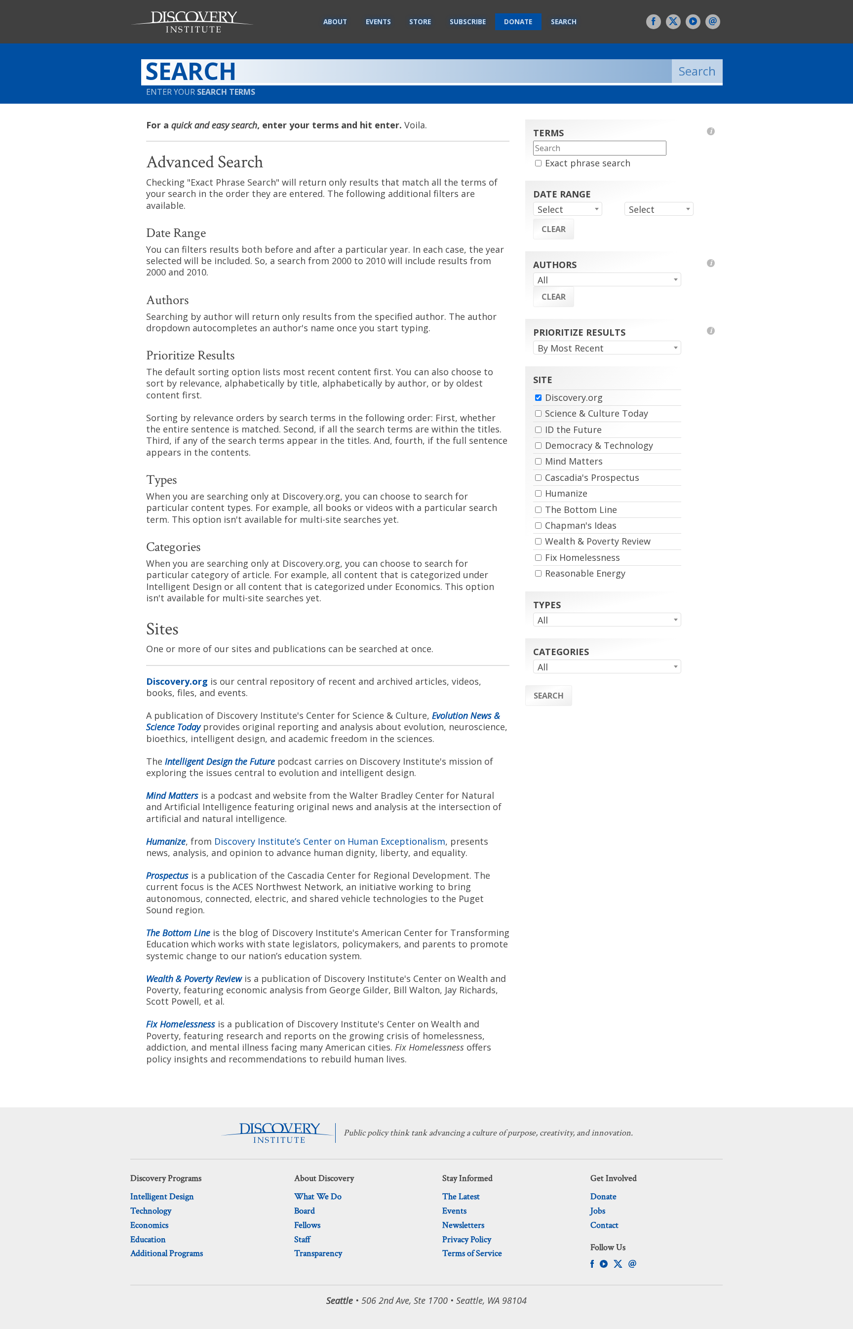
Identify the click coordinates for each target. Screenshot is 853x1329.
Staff (302, 1239)
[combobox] (567, 209)
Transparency (318, 1253)
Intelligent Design (162, 1196)
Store (420, 21)
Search (564, 21)
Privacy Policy (466, 1239)
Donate (518, 21)
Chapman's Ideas (581, 525)
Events (378, 21)
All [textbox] (543, 280)
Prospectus (167, 875)
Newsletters (463, 1225)
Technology (150, 1210)
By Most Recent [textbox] (571, 348)
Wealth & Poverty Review (194, 978)
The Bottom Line (178, 932)
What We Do (318, 1196)
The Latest (461, 1196)
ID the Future (573, 429)
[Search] (432, 72)
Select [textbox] (550, 209)
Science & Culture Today (596, 413)
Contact (604, 1225)
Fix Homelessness (582, 557)
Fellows (307, 1225)
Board (304, 1210)
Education (148, 1239)
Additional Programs (166, 1253)
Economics (149, 1225)
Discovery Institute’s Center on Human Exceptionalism (329, 841)
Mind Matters (172, 795)
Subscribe (468, 21)
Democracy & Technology (599, 445)
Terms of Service (472, 1253)
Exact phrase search (587, 163)
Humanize (166, 841)
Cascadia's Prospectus (592, 477)
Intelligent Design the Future (220, 761)
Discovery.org (177, 681)
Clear (554, 229)
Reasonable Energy (585, 573)
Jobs (597, 1210)
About (335, 21)
